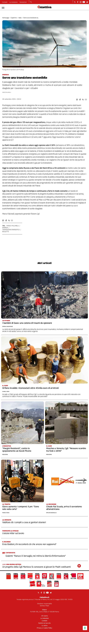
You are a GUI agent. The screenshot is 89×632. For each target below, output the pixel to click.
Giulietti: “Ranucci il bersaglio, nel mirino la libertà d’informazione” (36, 556)
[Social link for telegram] (87, 2)
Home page (5, 18)
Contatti (4, 2)
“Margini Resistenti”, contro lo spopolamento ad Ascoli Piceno (16, 449)
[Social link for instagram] (80, 2)
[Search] (31, 2)
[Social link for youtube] (84, 2)
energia (5, 227)
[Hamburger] (3, 7)
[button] (77, 99)
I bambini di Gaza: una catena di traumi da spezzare (27, 323)
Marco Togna (5, 512)
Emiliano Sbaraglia (51, 512)
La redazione (13, 2)
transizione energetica (11, 229)
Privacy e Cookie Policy (44, 628)
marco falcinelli (12, 226)
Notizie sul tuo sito (44, 623)
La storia (44, 625)
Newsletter (23, 2)
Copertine (14, 18)
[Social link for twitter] (75, 2)
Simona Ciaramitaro (7, 326)
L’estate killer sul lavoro (13, 533)
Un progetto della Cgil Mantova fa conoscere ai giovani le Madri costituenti (36, 566)
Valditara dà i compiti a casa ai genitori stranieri (24, 522)
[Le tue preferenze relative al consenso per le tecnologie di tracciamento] (85, 628)
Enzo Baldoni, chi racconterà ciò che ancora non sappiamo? (29, 544)
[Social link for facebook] (78, 2)
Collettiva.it (44, 597)
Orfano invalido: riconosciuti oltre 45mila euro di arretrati (30, 388)
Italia (20, 18)
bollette (5, 231)
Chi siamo (44, 616)
